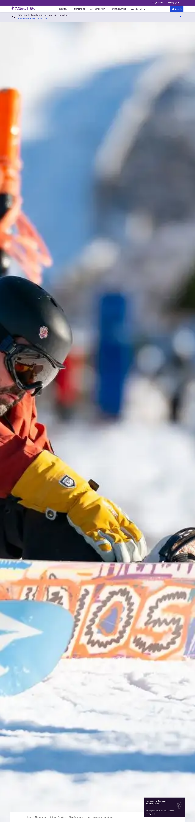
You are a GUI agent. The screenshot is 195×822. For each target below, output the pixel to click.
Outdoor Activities (57, 817)
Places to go (63, 8)
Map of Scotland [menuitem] (138, 9)
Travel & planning (118, 8)
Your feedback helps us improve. (33, 18)
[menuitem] (63, 9)
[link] (176, 9)
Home (29, 817)
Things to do (79, 8)
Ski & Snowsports (77, 817)
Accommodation (97, 8)
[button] (180, 16)
